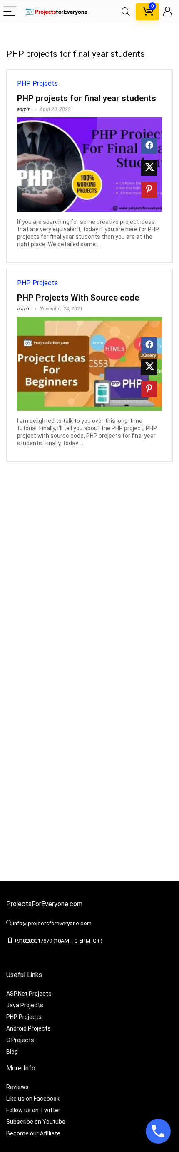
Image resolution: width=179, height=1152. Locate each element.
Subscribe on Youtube (35, 1121)
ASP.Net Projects (29, 993)
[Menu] (10, 12)
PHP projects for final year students (86, 98)
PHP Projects (37, 83)
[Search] (126, 12)
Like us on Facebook (33, 1098)
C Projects (20, 1040)
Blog (12, 1051)
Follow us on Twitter (33, 1110)
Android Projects (28, 1028)
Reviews (17, 1087)
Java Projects (24, 1005)
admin (23, 109)
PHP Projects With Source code (78, 298)
